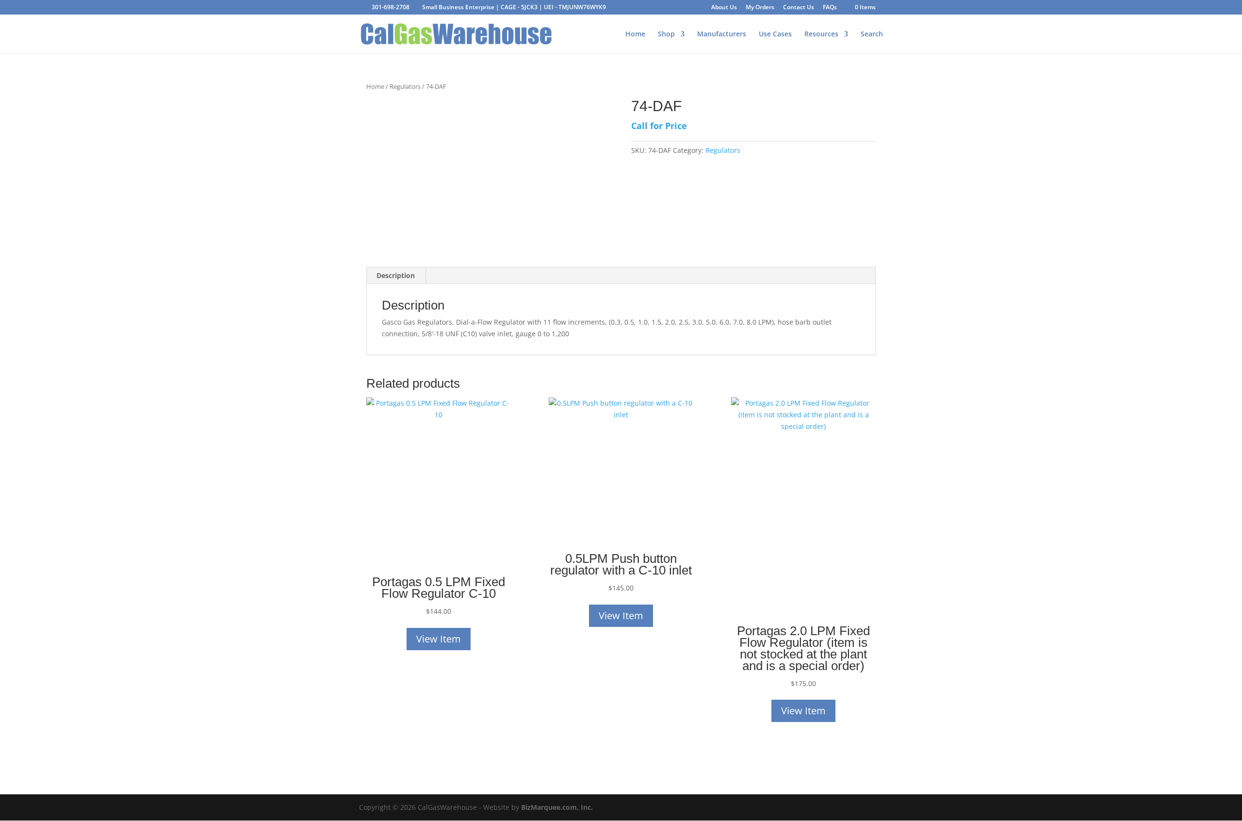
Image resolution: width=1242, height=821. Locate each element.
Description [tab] (395, 275)
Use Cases (775, 34)
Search (872, 34)
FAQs (830, 7)
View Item (438, 638)
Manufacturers (721, 34)
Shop (666, 34)
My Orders (760, 7)
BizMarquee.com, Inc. (557, 807)
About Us (724, 7)
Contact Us (798, 7)
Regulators (405, 86)
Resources (821, 34)
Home (635, 34)
